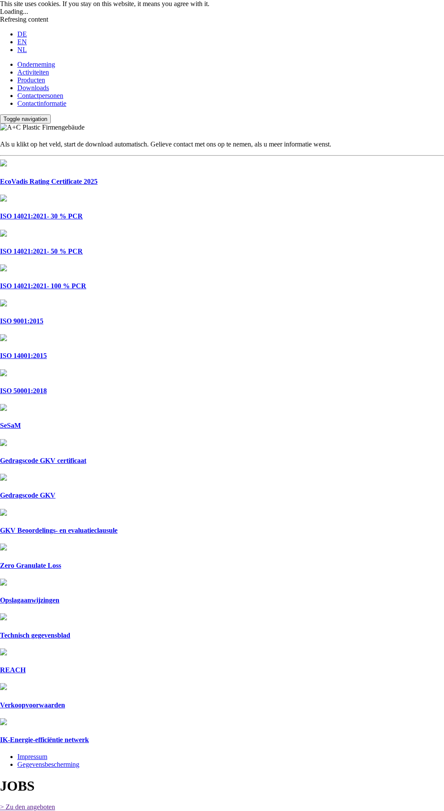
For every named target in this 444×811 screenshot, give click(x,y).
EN (22, 42)
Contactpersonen (40, 95)
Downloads (33, 87)
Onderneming (36, 64)
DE (22, 34)
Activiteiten (33, 72)
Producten (31, 80)
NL (22, 49)
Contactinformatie (41, 103)
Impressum (32, 756)
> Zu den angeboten (27, 807)
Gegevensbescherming (48, 764)
